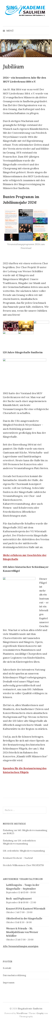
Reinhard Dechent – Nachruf (18, 858)
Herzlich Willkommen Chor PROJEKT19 (23, 865)
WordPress (21, 1013)
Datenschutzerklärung (14, 975)
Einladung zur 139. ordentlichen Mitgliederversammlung (19, 842)
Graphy (40, 1013)
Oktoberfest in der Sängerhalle (24, 918)
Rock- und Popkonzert (19, 898)
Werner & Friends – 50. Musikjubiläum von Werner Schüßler (22, 932)
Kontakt (7, 968)
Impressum (8, 982)
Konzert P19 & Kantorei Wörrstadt (25, 908)
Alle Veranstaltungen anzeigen (20, 946)
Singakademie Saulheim (30, 1008)
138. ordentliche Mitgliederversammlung (24, 850)
